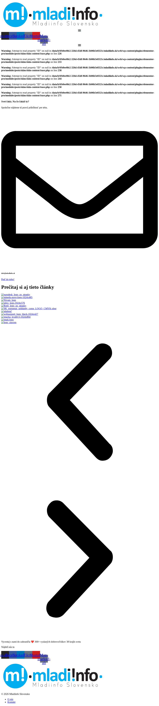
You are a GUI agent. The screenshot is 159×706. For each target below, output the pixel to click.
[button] (79, 402)
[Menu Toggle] (79, 30)
